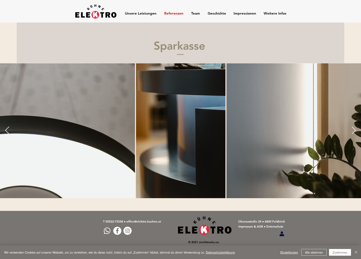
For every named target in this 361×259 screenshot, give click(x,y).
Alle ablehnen (314, 252)
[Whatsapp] (107, 231)
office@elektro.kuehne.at (143, 221)
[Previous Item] (7, 130)
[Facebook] (117, 231)
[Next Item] (353, 130)
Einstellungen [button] (289, 252)
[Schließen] (355, 252)
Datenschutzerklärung (220, 252)
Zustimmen (340, 252)
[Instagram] (127, 231)
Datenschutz (274, 226)
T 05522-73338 (113, 221)
